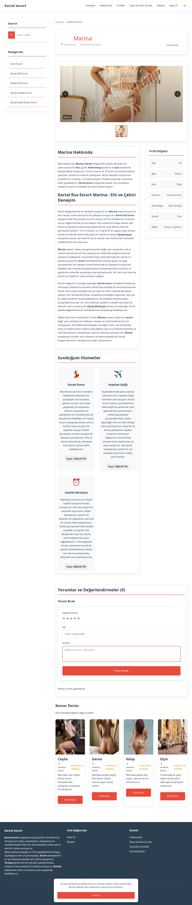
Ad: (64, 627)
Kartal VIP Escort (19, 73)
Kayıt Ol (173, 5)
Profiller (121, 5)
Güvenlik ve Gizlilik (139, 846)
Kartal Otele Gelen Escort (23, 102)
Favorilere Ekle (172, 45)
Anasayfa (90, 5)
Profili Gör (70, 799)
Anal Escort (16, 63)
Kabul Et (96, 895)
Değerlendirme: (70, 612)
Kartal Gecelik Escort (21, 92)
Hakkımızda (106, 5)
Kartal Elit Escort (19, 83)
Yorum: (66, 642)
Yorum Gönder (121, 671)
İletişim (161, 5)
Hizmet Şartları (137, 851)
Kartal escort (15, 5)
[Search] (11, 35)
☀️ (184, 5)
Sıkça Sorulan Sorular (141, 5)
